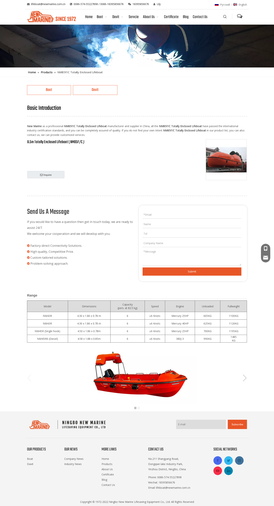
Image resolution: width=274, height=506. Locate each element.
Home (105, 459)
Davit (95, 90)
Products (107, 464)
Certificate (108, 474)
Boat (49, 90)
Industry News (73, 464)
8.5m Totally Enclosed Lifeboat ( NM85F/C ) (55, 142)
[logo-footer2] (68, 424)
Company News (74, 459)
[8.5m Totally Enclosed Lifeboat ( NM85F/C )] (226, 160)
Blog (104, 479)
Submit (192, 271)
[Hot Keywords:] (225, 16)
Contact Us (108, 485)
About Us (107, 469)
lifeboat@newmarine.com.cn (48, 4)
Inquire (47, 174)
